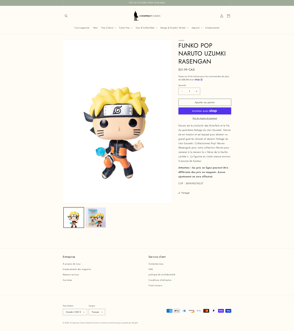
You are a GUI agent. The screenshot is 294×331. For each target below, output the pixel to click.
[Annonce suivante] (230, 3)
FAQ (151, 269)
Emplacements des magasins (77, 269)
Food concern (155, 285)
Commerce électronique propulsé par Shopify (119, 323)
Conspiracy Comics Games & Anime (85, 323)
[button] (66, 16)
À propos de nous (72, 263)
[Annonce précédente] (63, 3)
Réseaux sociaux (71, 274)
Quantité (182, 85)
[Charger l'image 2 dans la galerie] (95, 217)
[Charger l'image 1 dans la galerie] (74, 217)
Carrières (67, 280)
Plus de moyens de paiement (205, 118)
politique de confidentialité (162, 274)
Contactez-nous (156, 263)
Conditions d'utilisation (160, 280)
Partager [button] (185, 192)
